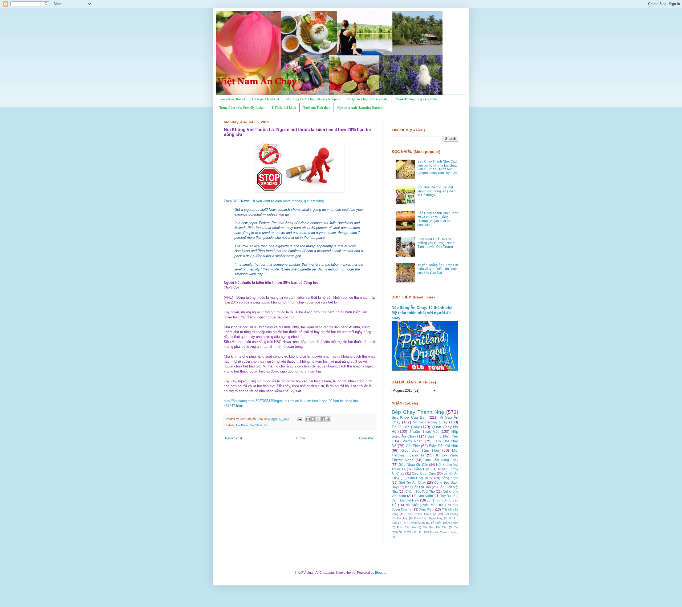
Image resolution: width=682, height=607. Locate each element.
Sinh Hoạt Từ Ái (420, 478)
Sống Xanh (449, 478)
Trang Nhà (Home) (232, 99)
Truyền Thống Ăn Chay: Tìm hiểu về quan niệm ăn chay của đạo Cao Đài (437, 269)
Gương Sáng (416, 522)
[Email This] (308, 419)
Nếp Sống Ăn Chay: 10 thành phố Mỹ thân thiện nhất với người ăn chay (422, 312)
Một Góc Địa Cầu (435, 527)
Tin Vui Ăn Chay (406, 427)
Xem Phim (426, 509)
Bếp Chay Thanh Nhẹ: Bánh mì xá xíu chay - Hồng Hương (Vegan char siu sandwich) (437, 218)
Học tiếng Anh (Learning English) (360, 107)
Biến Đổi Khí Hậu (443, 446)
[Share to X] (318, 419)
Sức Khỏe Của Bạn (409, 417)
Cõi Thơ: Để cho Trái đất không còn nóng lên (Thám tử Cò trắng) (436, 191)
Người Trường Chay (430, 422)
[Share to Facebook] (323, 419)
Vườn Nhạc (413, 441)
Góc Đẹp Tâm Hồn (420, 450)
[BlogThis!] (313, 419)
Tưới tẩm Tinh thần (316, 107)
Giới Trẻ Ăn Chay (412, 482)
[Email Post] (299, 418)
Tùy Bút (445, 496)
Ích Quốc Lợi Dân (418, 487)
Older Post (366, 438)
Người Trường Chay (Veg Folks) (417, 99)
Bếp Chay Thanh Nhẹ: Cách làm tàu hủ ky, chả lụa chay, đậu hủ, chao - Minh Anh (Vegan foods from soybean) (437, 167)
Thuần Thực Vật (423, 431)
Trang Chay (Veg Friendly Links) (242, 107)
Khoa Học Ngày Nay (428, 518)
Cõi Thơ (413, 446)
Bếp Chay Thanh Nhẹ (418, 412)
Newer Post (233, 438)
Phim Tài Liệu (406, 527)
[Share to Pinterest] (328, 419)
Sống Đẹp (421, 469)
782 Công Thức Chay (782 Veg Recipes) (313, 99)
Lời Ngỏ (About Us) (265, 99)
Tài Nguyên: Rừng (446, 532)
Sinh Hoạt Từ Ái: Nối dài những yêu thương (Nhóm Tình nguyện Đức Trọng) (436, 243)
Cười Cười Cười (424, 473)
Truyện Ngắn (423, 496)
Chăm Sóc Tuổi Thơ (420, 491)
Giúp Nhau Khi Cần (413, 465)
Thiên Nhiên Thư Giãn (421, 514)
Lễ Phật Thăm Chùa (444, 522)
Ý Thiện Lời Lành (283, 107)
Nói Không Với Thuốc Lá (251, 425)
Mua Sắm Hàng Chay (441, 460)
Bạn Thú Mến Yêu (442, 436)
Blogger (380, 572)
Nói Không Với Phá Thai (424, 505)
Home (300, 438)
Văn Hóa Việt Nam (405, 500)
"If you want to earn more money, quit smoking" (288, 201)
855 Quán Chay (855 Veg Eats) (367, 99)
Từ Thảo (423, 531)
